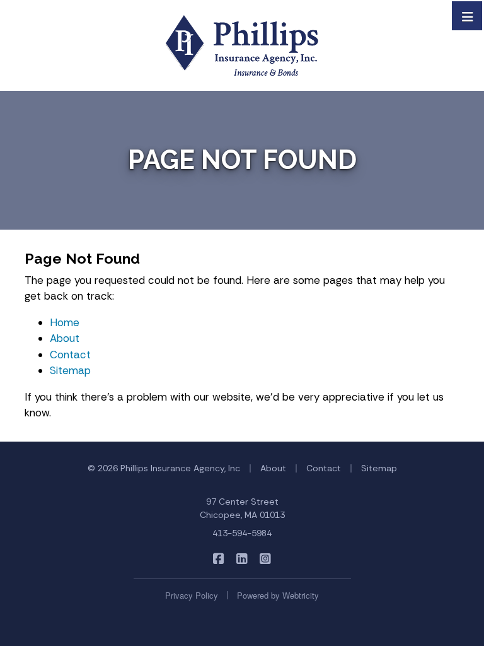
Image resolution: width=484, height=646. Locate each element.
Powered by (278, 595)
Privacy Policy (191, 595)
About (64, 338)
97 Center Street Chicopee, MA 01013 (242, 508)
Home (64, 322)
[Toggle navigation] (467, 15)
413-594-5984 (242, 533)
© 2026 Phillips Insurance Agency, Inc (164, 468)
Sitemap (70, 370)
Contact (70, 354)
